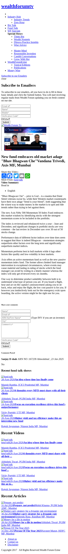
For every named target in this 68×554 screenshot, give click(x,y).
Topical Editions (22, 64)
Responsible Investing (25, 53)
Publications (20, 67)
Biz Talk (12, 25)
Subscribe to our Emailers (14, 75)
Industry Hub (14, 16)
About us (12, 539)
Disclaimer (13, 544)
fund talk (18, 179)
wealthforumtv (17, 6)
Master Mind (20, 50)
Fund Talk (13, 28)
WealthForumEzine (17, 62)
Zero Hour (19, 22)
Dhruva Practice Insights (26, 42)
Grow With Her (22, 59)
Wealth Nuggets (22, 39)
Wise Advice (20, 45)
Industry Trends (22, 19)
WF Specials (14, 31)
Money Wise (14, 70)
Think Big (19, 36)
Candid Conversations (25, 56)
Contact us (13, 541)
